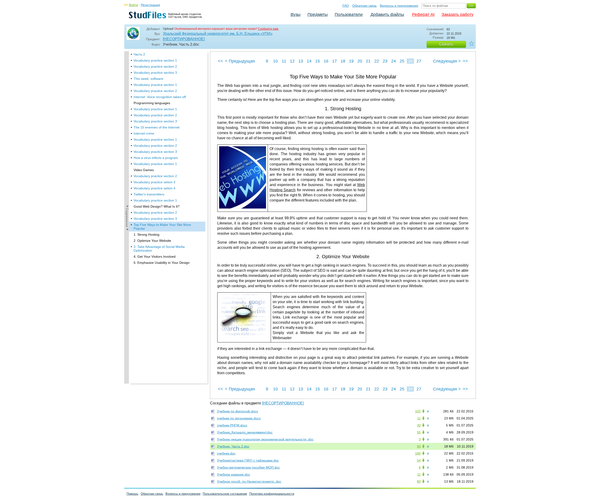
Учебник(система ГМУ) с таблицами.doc (248, 460)
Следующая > (447, 61)
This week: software (148, 79)
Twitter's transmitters (149, 194)
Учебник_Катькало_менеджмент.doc (245, 432)
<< (220, 61)
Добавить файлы (387, 14)
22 (376, 61)
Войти (133, 5)
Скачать (446, 44)
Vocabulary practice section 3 (155, 72)
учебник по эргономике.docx (239, 418)
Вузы (295, 14)
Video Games (144, 170)
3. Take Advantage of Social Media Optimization (159, 248)
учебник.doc (226, 453)
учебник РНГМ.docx (232, 425)
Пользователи (349, 14)
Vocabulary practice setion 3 (154, 182)
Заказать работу (457, 14)
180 (418, 453)
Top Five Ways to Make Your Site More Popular (162, 226)
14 (309, 61)
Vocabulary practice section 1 (155, 60)
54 (419, 460)
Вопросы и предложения (399, 5)
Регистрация (150, 5)
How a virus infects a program (156, 158)
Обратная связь (364, 5)
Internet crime (144, 133)
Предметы (318, 14)
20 (359, 61)
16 (326, 61)
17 (334, 61)
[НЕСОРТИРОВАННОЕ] (184, 39)
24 (393, 61)
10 (275, 61)
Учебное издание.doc (233, 474)
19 (351, 61)
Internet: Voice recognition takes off (160, 97)
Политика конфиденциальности (271, 493)
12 (292, 61)
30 (419, 425)
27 (418, 61)
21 (368, 61)
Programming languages (152, 103)
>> (465, 61)
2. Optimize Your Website (152, 240)
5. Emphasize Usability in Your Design (162, 262)
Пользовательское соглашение (225, 493)
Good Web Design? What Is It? (157, 206)
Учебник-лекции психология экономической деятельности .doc (265, 439)
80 (419, 481)
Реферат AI (423, 14)
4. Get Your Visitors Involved (155, 256)
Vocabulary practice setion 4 (154, 188)
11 (284, 61)
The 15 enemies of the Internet (157, 127)
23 (385, 61)
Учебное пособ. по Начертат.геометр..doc (249, 481)
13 (300, 61)
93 (419, 446)
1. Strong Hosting (146, 234)
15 (317, 61)
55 (419, 432)
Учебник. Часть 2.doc (233, 446)
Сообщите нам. (268, 28)
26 (410, 61)
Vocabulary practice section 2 (155, 66)
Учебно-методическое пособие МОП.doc (248, 467)
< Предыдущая (240, 61)
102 (418, 411)
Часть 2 (139, 54)
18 (343, 61)
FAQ (345, 5)
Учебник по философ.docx (237, 411)
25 (402, 61)
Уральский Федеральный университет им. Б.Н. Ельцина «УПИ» (218, 34)
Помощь (132, 493)
